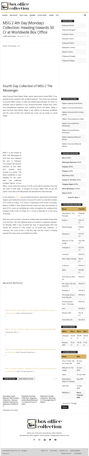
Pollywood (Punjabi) (68, 56)
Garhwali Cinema (67, 34)
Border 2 (65, 220)
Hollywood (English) (68, 30)
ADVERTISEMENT (75, 450)
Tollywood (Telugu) (68, 61)
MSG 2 (17, 197)
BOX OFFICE (13, 15)
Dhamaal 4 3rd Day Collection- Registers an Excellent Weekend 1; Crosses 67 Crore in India (30, 400)
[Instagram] (39, 440)
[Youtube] (55, 440)
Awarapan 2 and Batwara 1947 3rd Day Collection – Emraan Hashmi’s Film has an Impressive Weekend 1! (11, 401)
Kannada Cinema (68, 39)
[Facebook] (34, 440)
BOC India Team (10, 36)
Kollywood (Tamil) (68, 43)
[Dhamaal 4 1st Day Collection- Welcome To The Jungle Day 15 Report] (48, 388)
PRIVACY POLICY (66, 453)
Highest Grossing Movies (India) (73, 119)
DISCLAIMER (77, 453)
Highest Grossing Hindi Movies (72, 108)
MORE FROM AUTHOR (26, 379)
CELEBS (51, 15)
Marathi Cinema (67, 52)
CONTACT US (63, 450)
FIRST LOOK (23, 15)
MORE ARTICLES (10, 379)
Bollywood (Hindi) (68, 25)
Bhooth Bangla (67, 227)
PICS (57, 15)
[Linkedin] (44, 440)
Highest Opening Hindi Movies (72, 103)
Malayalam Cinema (68, 47)
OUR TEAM (53, 450)
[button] (84, 15)
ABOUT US (44, 450)
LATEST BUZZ (42, 15)
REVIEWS (32, 15)
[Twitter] (50, 440)
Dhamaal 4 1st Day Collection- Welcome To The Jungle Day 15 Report (48, 399)
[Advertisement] (59, 6)
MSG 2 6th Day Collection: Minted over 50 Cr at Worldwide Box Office (30, 329)
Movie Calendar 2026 (80, 395)
